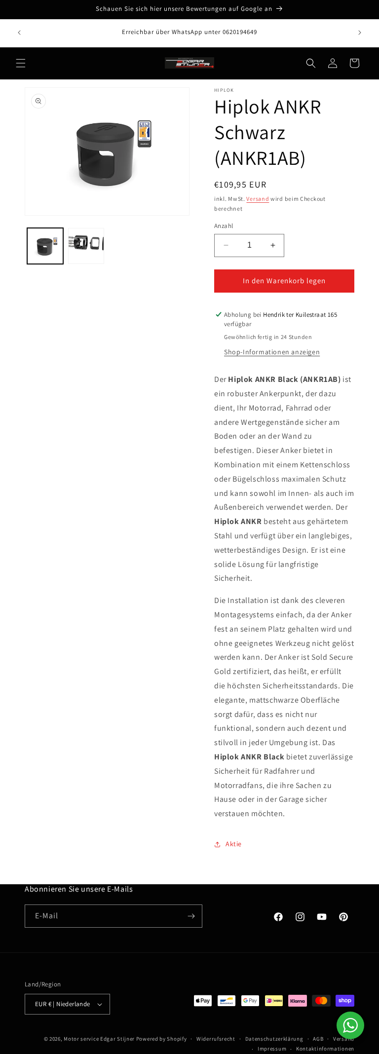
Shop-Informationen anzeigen (272, 351)
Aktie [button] (234, 843)
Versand (257, 198)
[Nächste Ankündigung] (360, 32)
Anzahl (223, 226)
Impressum (272, 1048)
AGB (318, 1038)
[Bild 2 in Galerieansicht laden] (86, 246)
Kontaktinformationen (325, 1048)
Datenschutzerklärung (274, 1038)
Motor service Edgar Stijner (100, 1038)
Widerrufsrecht (215, 1038)
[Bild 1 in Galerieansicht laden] (45, 246)
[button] (21, 63)
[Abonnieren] (191, 916)
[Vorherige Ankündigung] (19, 32)
